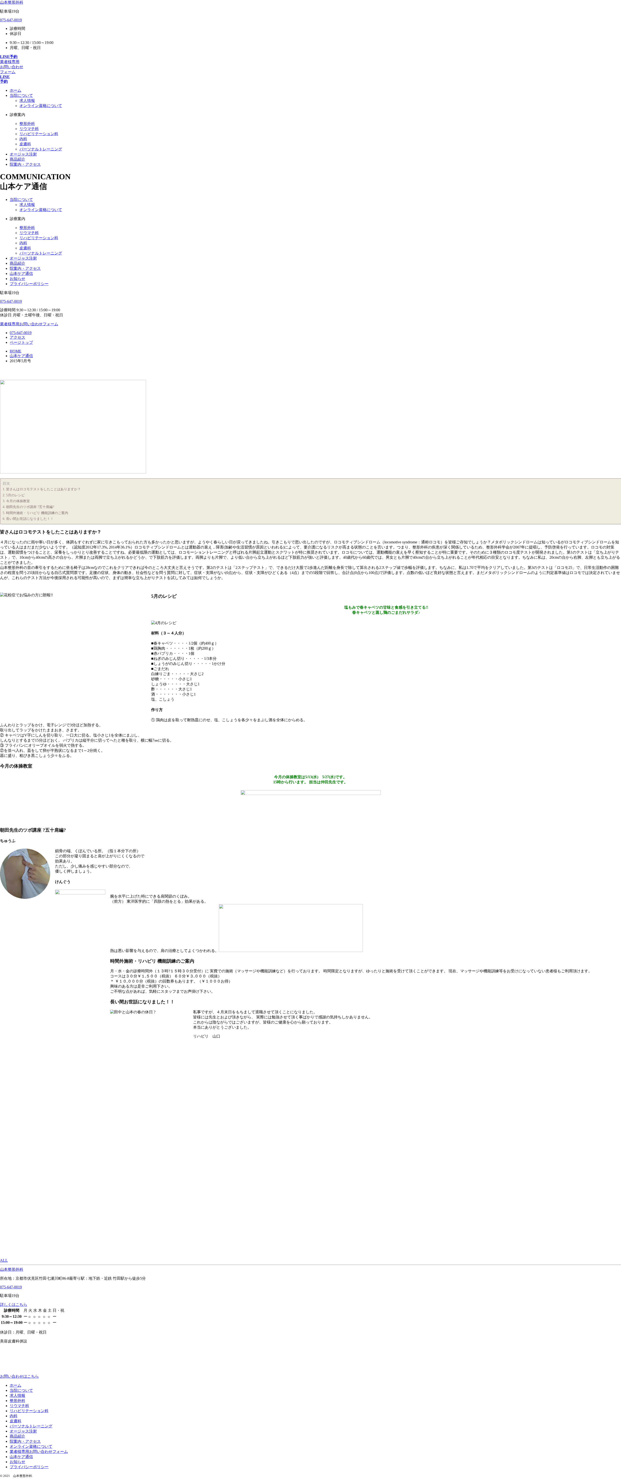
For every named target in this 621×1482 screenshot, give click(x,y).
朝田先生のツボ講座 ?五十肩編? (30, 507)
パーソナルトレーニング (40, 149)
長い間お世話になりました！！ (30, 519)
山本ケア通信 (21, 273)
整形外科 (27, 124)
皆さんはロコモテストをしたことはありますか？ (43, 489)
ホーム (15, 1385)
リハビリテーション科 (38, 134)
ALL (4, 1260)
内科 (23, 139)
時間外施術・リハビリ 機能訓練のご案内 (37, 513)
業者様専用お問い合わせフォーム (39, 1451)
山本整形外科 (11, 2)
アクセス (17, 337)
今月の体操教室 (18, 501)
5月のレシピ (15, 495)
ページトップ (21, 342)
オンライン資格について (40, 106)
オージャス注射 (23, 258)
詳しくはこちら (13, 1304)
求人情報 (27, 100)
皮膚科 (25, 144)
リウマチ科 (29, 129)
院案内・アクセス (25, 268)
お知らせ (17, 279)
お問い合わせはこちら (19, 1376)
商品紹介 (17, 263)
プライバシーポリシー (29, 284)
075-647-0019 (11, 20)
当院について (21, 199)
